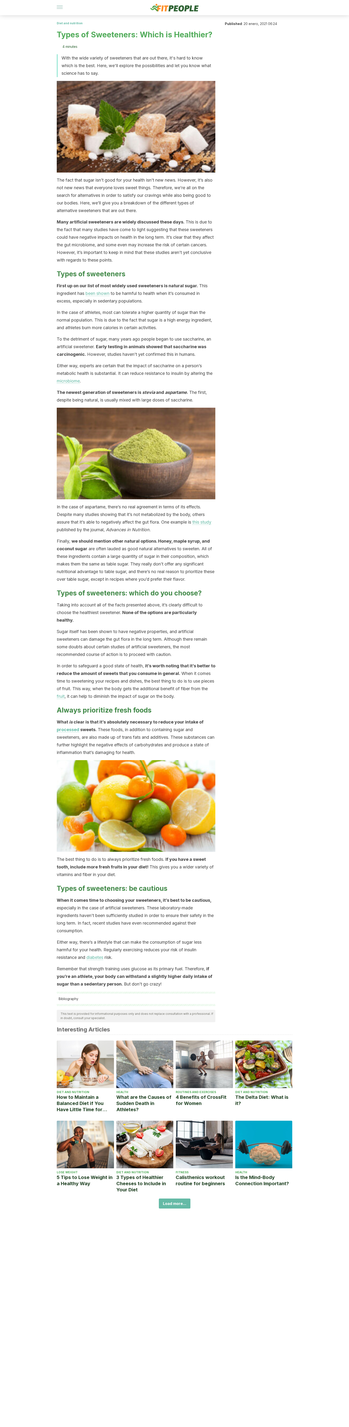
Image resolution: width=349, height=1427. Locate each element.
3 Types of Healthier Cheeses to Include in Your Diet (141, 1183)
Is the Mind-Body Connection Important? (262, 1180)
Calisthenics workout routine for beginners (200, 1180)
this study (201, 522)
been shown (97, 293)
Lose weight (67, 1172)
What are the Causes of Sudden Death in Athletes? (143, 1103)
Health (122, 1092)
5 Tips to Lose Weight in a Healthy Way (85, 1180)
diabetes (94, 957)
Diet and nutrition (70, 23)
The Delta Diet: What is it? (261, 1100)
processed (68, 729)
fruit (61, 696)
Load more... (174, 1203)
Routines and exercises (196, 1092)
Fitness (182, 1172)
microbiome (68, 380)
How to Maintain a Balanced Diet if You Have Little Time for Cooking (80, 1103)
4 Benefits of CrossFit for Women (201, 1100)
